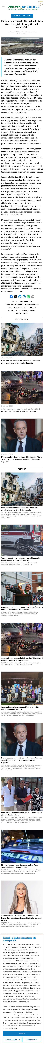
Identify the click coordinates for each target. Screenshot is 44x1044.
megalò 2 (12, 310)
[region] (22, 989)
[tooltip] (11, 296)
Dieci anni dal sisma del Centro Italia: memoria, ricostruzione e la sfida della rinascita (21, 362)
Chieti (14, 302)
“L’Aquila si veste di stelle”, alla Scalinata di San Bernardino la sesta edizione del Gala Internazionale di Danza (21, 918)
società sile (22, 313)
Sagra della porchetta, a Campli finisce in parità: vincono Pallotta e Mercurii (20, 708)
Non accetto (32, 1039)
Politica (26, 16)
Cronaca (17, 16)
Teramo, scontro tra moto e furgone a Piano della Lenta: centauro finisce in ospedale (20, 559)
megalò (32, 307)
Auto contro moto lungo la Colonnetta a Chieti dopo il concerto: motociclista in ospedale (20, 410)
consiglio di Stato (14, 304)
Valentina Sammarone (29, 32)
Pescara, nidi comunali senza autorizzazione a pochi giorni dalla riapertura (21, 813)
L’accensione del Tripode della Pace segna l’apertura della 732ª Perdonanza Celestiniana (22, 608)
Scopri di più (11, 1039)
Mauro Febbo (20, 307)
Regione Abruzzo (27, 310)
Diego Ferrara (32, 304)
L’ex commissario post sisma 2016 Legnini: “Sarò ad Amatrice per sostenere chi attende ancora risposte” (21, 459)
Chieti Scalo (26, 302)
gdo (9, 307)
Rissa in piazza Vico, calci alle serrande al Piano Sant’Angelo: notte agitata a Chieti (19, 866)
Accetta (22, 1033)
